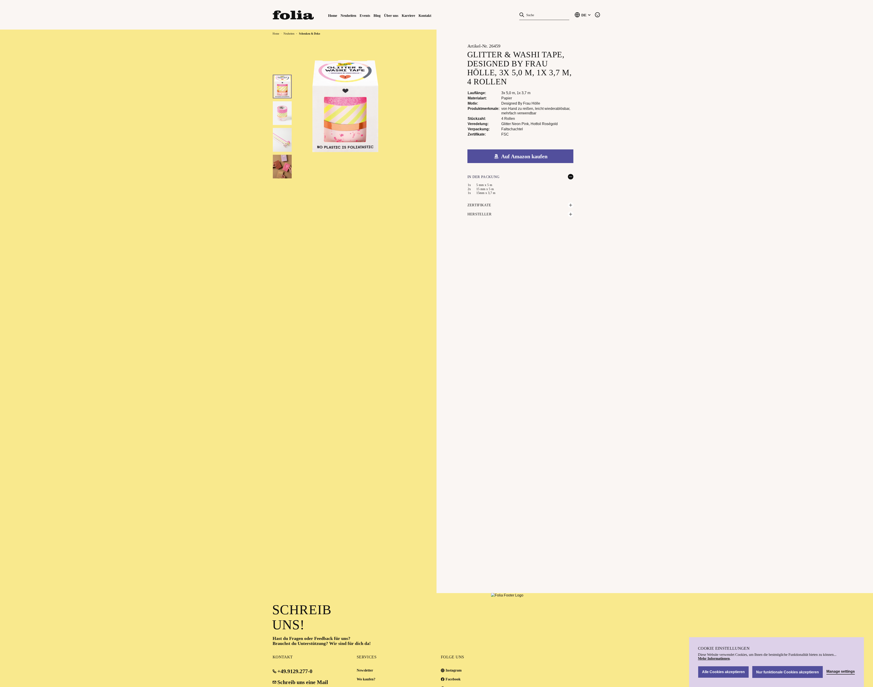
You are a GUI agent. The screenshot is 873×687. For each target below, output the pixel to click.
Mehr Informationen (714, 658)
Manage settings (840, 671)
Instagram (454, 670)
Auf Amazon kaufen (524, 156)
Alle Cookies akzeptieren (723, 672)
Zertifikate (479, 205)
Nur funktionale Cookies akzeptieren (787, 672)
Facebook (453, 679)
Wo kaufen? (366, 679)
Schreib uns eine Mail (302, 682)
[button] (282, 86)
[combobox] (546, 15)
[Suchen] (521, 15)
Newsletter (365, 670)
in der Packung (483, 177)
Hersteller (479, 214)
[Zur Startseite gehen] (298, 14)
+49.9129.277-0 (294, 671)
